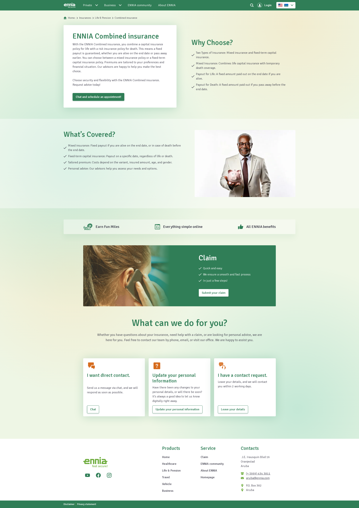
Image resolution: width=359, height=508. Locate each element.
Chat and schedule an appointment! (98, 97)
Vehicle (167, 484)
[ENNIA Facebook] (98, 475)
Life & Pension (103, 17)
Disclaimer (69, 504)
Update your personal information (177, 409)
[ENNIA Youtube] (87, 475)
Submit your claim (213, 293)
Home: (71, 17)
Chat (93, 409)
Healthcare (169, 464)
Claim (204, 457)
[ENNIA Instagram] (109, 475)
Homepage (208, 477)
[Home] (70, 5)
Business (167, 491)
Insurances (85, 17)
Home (166, 457)
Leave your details (233, 409)
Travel (166, 477)
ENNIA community (212, 464)
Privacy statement (86, 504)
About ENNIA (209, 470)
